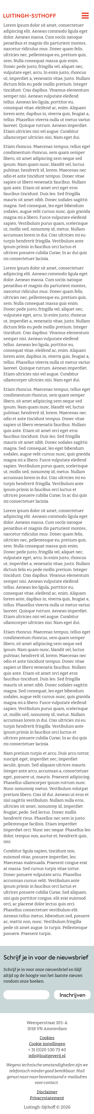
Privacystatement (47, 1097)
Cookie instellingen (47, 1043)
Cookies (47, 1038)
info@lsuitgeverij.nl (47, 1055)
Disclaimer (47, 1092)
